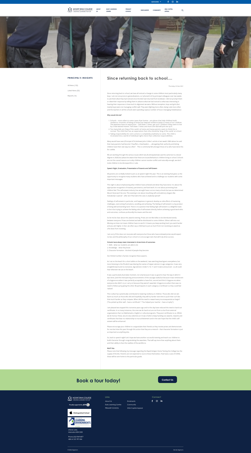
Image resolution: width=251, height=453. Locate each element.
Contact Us (167, 379)
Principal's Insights (80, 78)
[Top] (79, 398)
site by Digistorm (178, 450)
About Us (98, 10)
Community (157, 10)
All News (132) (73, 85)
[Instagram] (172, 2)
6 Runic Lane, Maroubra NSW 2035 (75, 431)
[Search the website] (182, 10)
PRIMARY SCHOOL (128, 10)
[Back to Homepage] (80, 9)
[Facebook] (168, 2)
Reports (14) (72, 96)
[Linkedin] (177, 2)
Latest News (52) (74, 91)
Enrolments (145, 10)
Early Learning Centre (111, 10)
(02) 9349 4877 (78, 437)
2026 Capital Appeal (169, 10)
